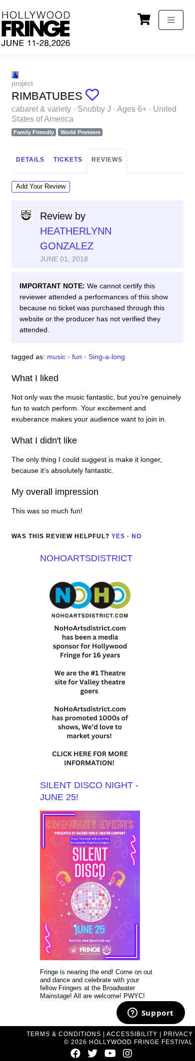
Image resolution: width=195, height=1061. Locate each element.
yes (118, 536)
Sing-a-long (106, 357)
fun (77, 357)
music (56, 357)
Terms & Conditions (63, 1034)
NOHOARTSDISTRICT (86, 558)
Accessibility (132, 1034)
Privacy (178, 1034)
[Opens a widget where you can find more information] (150, 1013)
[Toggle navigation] (171, 20)
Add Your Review (41, 186)
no (137, 536)
